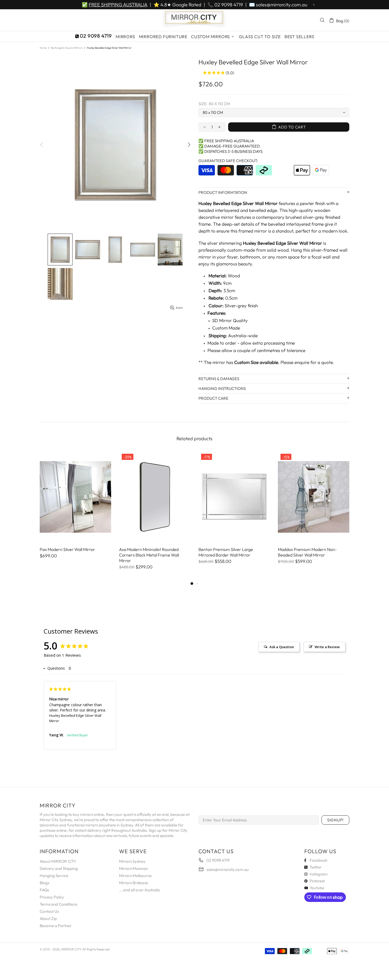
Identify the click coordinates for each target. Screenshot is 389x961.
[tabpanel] (75, 510)
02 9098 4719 (228, 5)
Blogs (44, 882)
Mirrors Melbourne (135, 875)
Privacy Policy (52, 897)
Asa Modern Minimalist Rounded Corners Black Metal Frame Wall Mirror (149, 555)
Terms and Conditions (58, 904)
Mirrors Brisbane (133, 882)
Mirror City (194, 20)
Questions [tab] (56, 668)
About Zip (48, 918)
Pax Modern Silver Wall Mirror (67, 549)
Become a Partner (55, 925)
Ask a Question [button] (281, 646)
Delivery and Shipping (59, 868)
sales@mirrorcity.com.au (281, 5)
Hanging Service (54, 875)
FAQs (44, 889)
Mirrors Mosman (133, 868)
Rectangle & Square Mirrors (67, 48)
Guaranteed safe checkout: (228, 160)
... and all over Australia (139, 889)
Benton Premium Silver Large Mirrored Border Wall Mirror (225, 552)
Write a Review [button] (327, 646)
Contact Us (49, 911)
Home (43, 48)
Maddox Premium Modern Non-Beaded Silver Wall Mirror (307, 552)
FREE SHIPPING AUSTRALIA (118, 5)
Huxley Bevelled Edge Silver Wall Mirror (75, 718)
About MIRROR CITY (58, 861)
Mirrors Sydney (132, 861)
